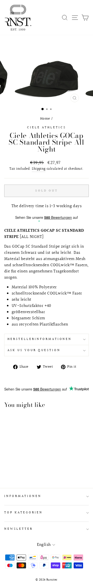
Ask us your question (34, 350)
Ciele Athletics (46, 127)
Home (45, 119)
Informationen (22, 496)
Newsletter (18, 528)
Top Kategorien (23, 512)
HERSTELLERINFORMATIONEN (39, 339)
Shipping (38, 169)
